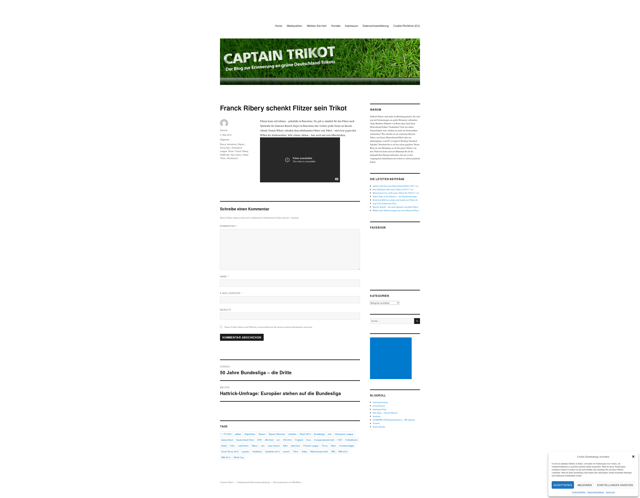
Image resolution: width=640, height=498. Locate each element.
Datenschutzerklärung (595, 492)
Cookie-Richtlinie (579, 492)
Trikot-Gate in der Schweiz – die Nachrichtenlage (395, 196)
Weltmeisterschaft (319, 451)
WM (333, 451)
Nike (285, 445)
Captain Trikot (226, 482)
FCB (340, 439)
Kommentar (229, 226)
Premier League (310, 445)
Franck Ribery (241, 151)
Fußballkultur (351, 439)
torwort (286, 451)
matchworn (243, 445)
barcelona (231, 144)
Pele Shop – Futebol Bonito (385, 412)
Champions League (344, 434)
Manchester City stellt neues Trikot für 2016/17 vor (396, 192)
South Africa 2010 (229, 451)
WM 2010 (343, 451)
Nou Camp (236, 154)
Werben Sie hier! (317, 26)
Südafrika (257, 451)
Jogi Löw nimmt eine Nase (384, 203)
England (299, 439)
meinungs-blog (379, 409)
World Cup (239, 457)
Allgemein (225, 139)
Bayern (241, 144)
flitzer (231, 151)
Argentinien (249, 434)
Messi (255, 445)
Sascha (223, 130)
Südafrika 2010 (272, 451)
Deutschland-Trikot (245, 439)
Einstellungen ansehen (615, 485)
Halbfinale (225, 154)
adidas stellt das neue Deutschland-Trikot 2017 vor (395, 185)
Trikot (222, 158)
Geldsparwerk (243, 482)
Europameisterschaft (324, 439)
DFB (259, 439)
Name (224, 276)
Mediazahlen (294, 26)
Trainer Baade (379, 426)
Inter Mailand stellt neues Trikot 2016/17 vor (393, 189)
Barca (223, 144)
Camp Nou (225, 147)
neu (262, 445)
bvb (330, 434)
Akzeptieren (563, 485)
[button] (633, 456)
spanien (245, 451)
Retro (333, 445)
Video (304, 451)
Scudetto (377, 416)
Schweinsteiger (346, 445)
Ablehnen (585, 485)
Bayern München (277, 434)
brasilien (292, 434)
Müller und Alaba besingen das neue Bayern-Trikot (396, 210)
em (278, 439)
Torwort (376, 423)
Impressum (610, 492)
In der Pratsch (379, 405)
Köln (232, 445)
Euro (308, 439)
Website (225, 309)
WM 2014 (225, 457)
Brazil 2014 (305, 434)
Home (278, 26)
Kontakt (335, 26)
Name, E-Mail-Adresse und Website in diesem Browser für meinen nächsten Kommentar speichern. (268, 326)
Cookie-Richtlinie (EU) (406, 26)
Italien (224, 445)
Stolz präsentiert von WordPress (287, 482)
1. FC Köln (226, 434)
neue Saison (274, 445)
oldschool (295, 445)
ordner (245, 154)
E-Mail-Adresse (231, 293)
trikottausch (232, 158)
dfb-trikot (269, 439)
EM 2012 (287, 439)
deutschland (227, 439)
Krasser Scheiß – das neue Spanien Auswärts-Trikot (395, 206)
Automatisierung (380, 402)
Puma (325, 445)
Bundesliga (319, 434)
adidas (238, 434)
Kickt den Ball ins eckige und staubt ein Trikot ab (395, 199)
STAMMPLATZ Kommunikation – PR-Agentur (394, 419)
